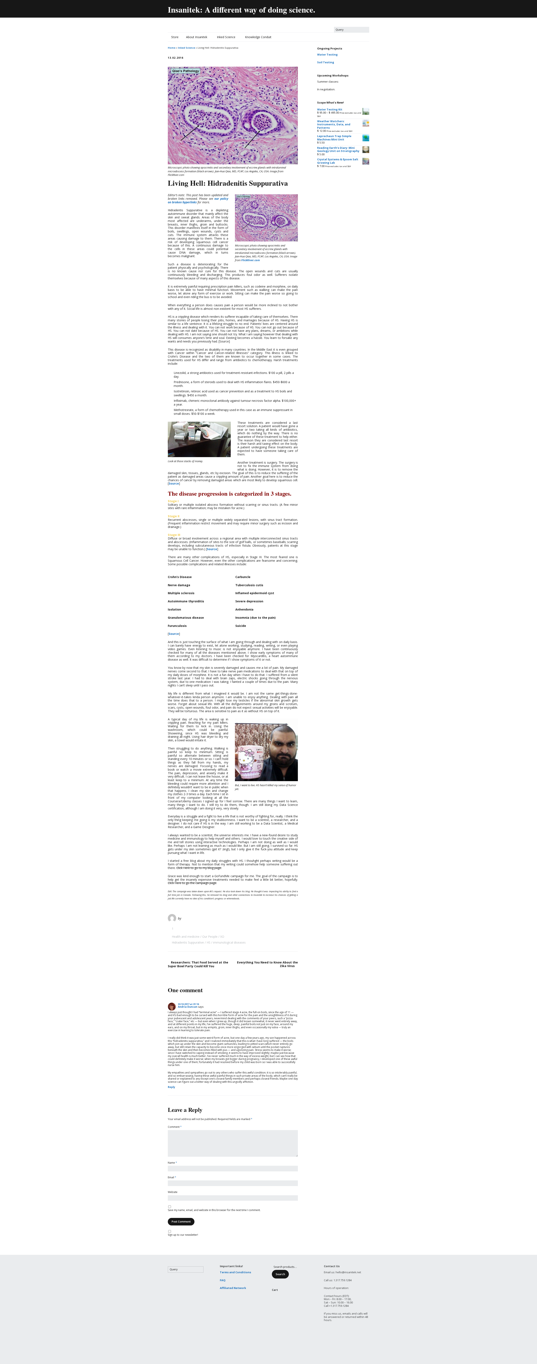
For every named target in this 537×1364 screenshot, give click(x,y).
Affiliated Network (233, 1288)
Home (171, 47)
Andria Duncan (187, 1007)
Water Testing (327, 54)
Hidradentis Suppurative (188, 942)
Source (174, 483)
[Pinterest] (356, 8)
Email (172, 1177)
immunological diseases (229, 942)
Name (172, 1162)
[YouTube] (347, 8)
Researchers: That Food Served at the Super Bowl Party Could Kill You (198, 964)
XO (222, 937)
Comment (175, 1127)
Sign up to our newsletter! (183, 1235)
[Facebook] (338, 8)
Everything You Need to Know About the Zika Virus (267, 964)
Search (280, 1274)
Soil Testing (325, 62)
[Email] (321, 8)
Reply (171, 1087)
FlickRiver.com (250, 260)
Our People (210, 937)
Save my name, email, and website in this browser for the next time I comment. (214, 1210)
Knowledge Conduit (258, 37)
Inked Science (226, 37)
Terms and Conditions (235, 1272)
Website (172, 1192)
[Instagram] (365, 8)
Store (175, 37)
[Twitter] (329, 8)
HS (208, 942)
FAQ (222, 1280)
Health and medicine (185, 937)
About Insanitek (196, 37)
